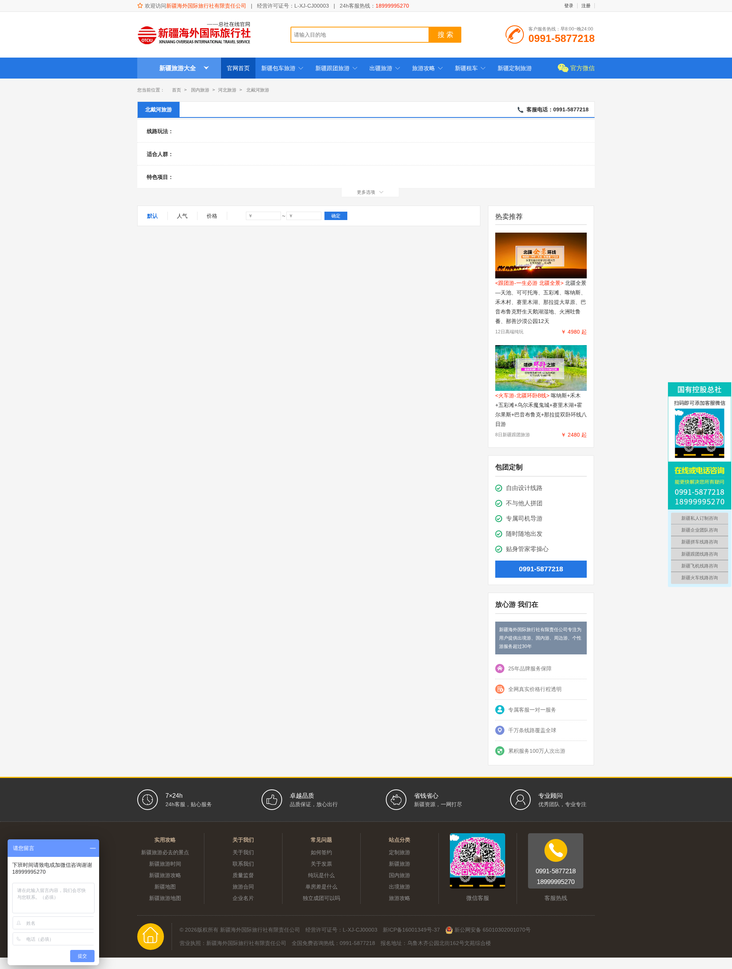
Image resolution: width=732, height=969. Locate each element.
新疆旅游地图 (165, 898)
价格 (212, 216)
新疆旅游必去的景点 (165, 852)
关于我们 (243, 852)
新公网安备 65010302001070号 (492, 930)
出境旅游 (399, 887)
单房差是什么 (321, 887)
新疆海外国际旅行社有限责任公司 (206, 6)
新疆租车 (470, 68)
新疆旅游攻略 (165, 875)
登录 (568, 5)
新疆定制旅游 (515, 68)
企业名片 (243, 898)
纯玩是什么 (321, 875)
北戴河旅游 (158, 109)
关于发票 (321, 864)
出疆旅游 (384, 68)
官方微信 (582, 68)
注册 (586, 5)
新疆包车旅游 (282, 68)
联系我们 (243, 864)
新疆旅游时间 (165, 864)
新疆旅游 (399, 864)
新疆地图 (165, 887)
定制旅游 (399, 852)
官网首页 (238, 68)
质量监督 (243, 875)
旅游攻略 (427, 68)
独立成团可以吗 (321, 898)
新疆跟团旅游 (336, 68)
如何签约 (321, 852)
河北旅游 (227, 90)
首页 (176, 90)
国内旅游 (200, 90)
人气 (182, 216)
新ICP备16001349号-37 (411, 930)
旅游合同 (243, 887)
